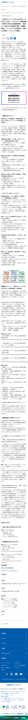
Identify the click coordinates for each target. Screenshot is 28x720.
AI (24, 12)
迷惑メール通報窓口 (5, 667)
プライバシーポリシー (6, 662)
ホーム (2, 6)
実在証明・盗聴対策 (4, 696)
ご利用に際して (17, 662)
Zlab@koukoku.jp (7, 428)
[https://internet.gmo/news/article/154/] (15, 38)
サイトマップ (17, 667)
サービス (3, 643)
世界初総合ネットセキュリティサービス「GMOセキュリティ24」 (13, 691)
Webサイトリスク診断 (14, 693)
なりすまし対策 (20, 700)
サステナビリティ (5, 653)
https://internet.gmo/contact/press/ (12, 551)
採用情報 (3, 658)
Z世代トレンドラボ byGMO (17, 12)
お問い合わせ (4, 665)
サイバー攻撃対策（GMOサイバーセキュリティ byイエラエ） (12, 698)
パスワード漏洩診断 (4, 693)
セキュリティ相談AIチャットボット (7, 694)
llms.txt (3, 669)
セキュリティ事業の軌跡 (5, 701)
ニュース (8, 6)
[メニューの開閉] (25, 2)
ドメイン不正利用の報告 (19, 665)
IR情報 (3, 648)
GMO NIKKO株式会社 (6, 12)
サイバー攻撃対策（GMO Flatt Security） (8, 700)
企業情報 (3, 633)
